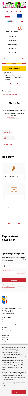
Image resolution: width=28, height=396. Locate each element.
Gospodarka (12, 48)
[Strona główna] (14, 29)
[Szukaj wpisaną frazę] (24, 59)
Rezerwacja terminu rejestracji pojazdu (14, 172)
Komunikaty (5, 319)
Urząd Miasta (12, 37)
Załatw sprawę (5, 337)
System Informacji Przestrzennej (10, 329)
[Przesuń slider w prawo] (18, 207)
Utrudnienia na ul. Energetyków (14, 77)
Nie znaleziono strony (10, 94)
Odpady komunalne (14, 192)
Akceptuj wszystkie (19, 392)
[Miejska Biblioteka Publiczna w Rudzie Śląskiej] (16, 217)
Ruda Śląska (12, 40)
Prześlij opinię (8, 144)
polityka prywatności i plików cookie (8, 287)
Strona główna (6, 91)
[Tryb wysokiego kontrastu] (7, 11)
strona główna (10, 117)
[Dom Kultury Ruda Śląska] (24, 217)
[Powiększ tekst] (21, 11)
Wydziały (4, 344)
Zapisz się (14, 280)
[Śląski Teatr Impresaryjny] (20, 217)
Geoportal (4, 332)
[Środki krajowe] (7, 16)
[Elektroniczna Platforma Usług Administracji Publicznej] (8, 21)
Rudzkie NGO (12, 52)
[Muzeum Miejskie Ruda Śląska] (12, 217)
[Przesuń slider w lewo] (9, 207)
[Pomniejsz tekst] (12, 11)
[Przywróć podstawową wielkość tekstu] (16, 11)
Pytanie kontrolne (6, 270)
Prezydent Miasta (6, 339)
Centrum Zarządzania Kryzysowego (11, 324)
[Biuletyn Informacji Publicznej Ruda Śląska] (21, 21)
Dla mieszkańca (12, 44)
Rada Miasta (5, 342)
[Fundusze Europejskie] (19, 16)
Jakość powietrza (6, 322)
